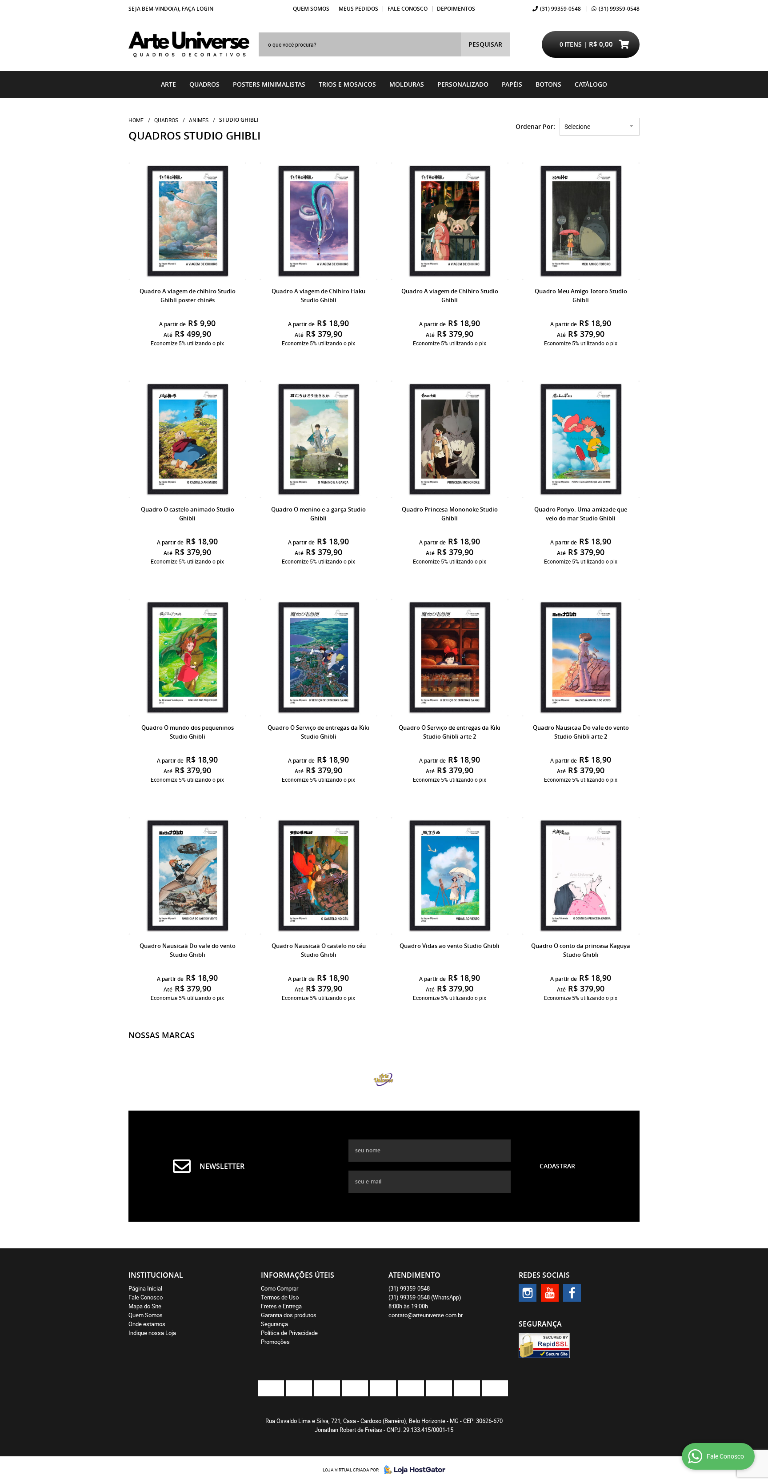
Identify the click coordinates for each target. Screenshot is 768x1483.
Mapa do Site (144, 1306)
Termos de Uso (280, 1297)
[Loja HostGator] (412, 1469)
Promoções (275, 1342)
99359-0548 (560, 8)
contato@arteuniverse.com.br (425, 1315)
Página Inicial (145, 1288)
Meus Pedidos (358, 8)
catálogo (591, 84)
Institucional (155, 1275)
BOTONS (548, 84)
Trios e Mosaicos (347, 84)
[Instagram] (527, 1293)
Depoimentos (456, 8)
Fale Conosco (408, 8)
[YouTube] (550, 1293)
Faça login (197, 8)
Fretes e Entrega (281, 1306)
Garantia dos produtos (288, 1315)
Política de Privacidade (289, 1333)
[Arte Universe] (384, 1079)
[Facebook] (572, 1293)
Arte (168, 84)
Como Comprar (279, 1288)
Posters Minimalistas (269, 84)
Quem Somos (311, 8)
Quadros (204, 84)
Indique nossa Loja (152, 1333)
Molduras (406, 84)
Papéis (512, 84)
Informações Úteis (297, 1275)
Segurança (274, 1324)
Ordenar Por (534, 126)
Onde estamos (146, 1324)
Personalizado (462, 84)
